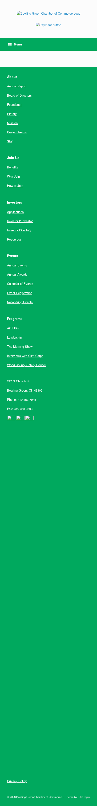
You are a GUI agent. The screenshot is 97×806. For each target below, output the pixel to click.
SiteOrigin (84, 797)
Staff (10, 141)
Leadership (14, 337)
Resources (14, 239)
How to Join (15, 185)
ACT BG (13, 328)
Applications (15, 211)
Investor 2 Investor (20, 221)
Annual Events (17, 265)
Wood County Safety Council (26, 365)
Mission (12, 123)
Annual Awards (17, 274)
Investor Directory (19, 230)
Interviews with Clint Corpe (25, 355)
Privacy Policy (17, 781)
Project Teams (17, 132)
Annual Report (16, 86)
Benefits (12, 167)
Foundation (14, 104)
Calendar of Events (20, 283)
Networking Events (20, 302)
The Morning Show (19, 346)
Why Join (13, 176)
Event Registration (19, 292)
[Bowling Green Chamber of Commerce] (48, 13)
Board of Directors (19, 95)
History (12, 113)
